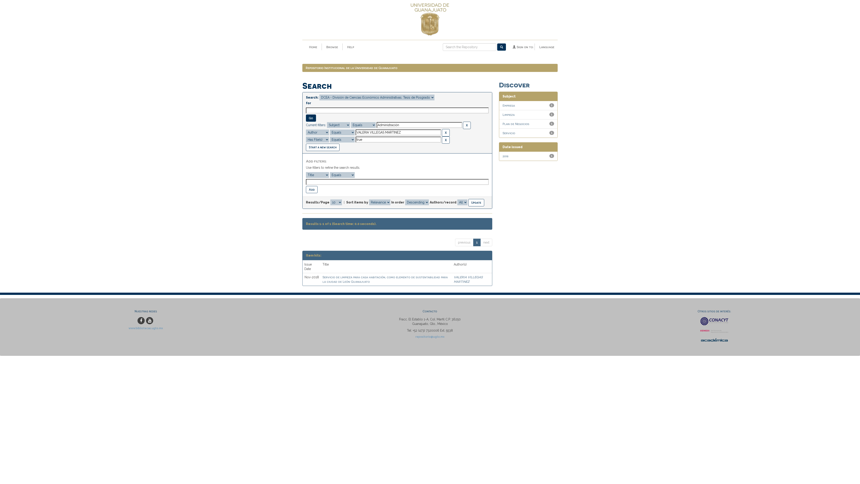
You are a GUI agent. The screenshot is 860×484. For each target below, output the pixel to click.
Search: (312, 97)
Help (350, 47)
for (308, 103)
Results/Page (317, 202)
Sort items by (357, 202)
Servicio (509, 133)
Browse (332, 47)
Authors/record (443, 202)
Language (546, 47)
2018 (505, 156)
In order (397, 202)
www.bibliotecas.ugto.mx (146, 328)
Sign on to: (524, 47)
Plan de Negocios (516, 124)
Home (313, 47)
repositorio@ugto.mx (430, 336)
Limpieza (509, 115)
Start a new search (323, 147)
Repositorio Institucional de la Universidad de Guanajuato (351, 68)
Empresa (509, 105)
